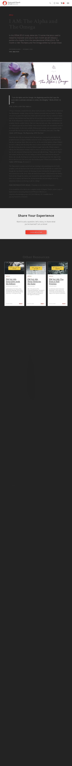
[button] (62, 3)
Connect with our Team (36, 232)
